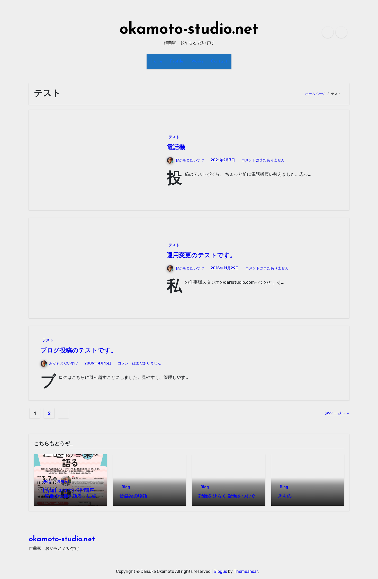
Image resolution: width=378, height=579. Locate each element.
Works (197, 61)
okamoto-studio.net (189, 30)
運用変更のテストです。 (201, 256)
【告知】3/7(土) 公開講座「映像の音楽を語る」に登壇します (68, 496)
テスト (174, 137)
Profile (177, 61)
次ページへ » (337, 413)
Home (156, 61)
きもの (285, 496)
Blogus (220, 571)
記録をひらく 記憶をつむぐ (227, 496)
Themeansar (246, 571)
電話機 (176, 148)
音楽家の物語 (133, 496)
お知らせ (64, 481)
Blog (46, 481)
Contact (219, 61)
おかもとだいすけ (189, 160)
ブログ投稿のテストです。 (78, 351)
